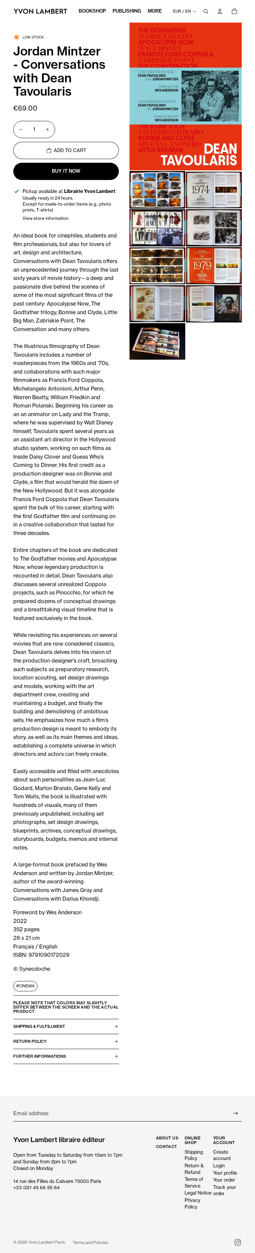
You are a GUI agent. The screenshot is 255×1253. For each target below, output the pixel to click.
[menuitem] (154, 11)
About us (167, 1137)
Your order (224, 1180)
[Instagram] (238, 1242)
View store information (45, 218)
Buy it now (66, 171)
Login (219, 1165)
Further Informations (39, 1056)
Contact (166, 1146)
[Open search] (206, 11)
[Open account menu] (219, 11)
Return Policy (29, 1041)
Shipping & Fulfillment (39, 1026)
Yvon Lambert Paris (47, 1242)
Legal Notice (198, 1193)
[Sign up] (235, 1113)
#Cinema (25, 985)
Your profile (225, 1173)
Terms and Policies (90, 1242)
